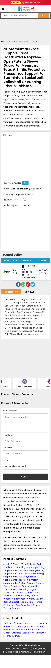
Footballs (8, 595)
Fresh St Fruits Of (37, 632)
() (24, 199)
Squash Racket (19, 601)
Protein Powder (26, 583)
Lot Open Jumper (12, 635)
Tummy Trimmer (12, 608)
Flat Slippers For (26, 626)
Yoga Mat (26, 564)
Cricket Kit (21, 592)
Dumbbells (9, 567)
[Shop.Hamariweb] (25, 8)
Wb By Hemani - (24, 629)
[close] (49, 2)
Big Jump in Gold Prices (27, 3)
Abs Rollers (38, 564)
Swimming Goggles (27, 589)
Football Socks (21, 595)
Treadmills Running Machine (25, 586)
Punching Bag (23, 567)
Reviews (29, 291)
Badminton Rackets (24, 598)
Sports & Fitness (11, 564)
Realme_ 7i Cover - (13, 623)
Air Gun (16, 605)
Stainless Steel (19, 632)
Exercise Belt (9, 589)
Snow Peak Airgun (30, 605)
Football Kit (33, 592)
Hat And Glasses (33, 623)
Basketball (8, 592)
